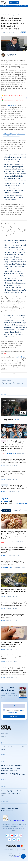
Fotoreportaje (23, 791)
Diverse (3, 749)
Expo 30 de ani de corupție (14, 793)
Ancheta (3, 806)
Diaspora (3, 768)
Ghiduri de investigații (7, 810)
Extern (24, 747)
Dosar (8, 806)
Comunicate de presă (7, 567)
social (23, 774)
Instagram (20, 835)
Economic (4, 491)
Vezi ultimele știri (21, 503)
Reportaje (9, 791)
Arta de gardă (13, 770)
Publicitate (4, 736)
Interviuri (3, 793)
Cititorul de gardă (6, 773)
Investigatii (5, 802)
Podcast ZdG (18, 765)
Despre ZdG (4, 733)
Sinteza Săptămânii (11, 453)
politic (18, 774)
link (5, 410)
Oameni (16, 791)
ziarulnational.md (11, 106)
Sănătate (11, 765)
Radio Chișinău (20, 357)
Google (9, 839)
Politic (3, 479)
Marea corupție (15, 806)
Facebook (16, 835)
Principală (3, 15)
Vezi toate (17, 419)
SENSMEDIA (16, 856)
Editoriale (10, 768)
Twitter (14, 839)
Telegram (7, 835)
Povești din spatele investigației (9, 808)
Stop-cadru (19, 797)
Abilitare (3, 791)
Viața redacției (18, 768)
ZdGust (3, 779)
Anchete (3, 797)
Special (3, 787)
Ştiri (8, 15)
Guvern (6, 510)
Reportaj (9, 797)
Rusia (17, 510)
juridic (14, 774)
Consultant (15, 773)
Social (3, 465)
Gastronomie (4, 770)
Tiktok (18, 839)
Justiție (12, 15)
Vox (14, 797)
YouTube (11, 835)
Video (3, 754)
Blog (3, 761)
